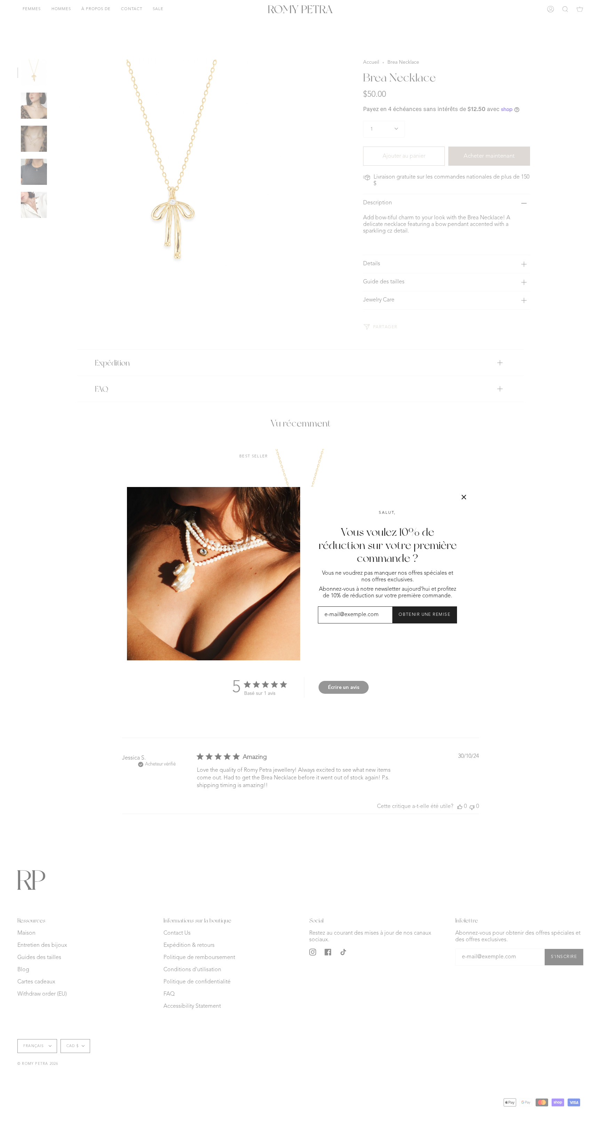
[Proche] (463, 497)
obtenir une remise (424, 615)
